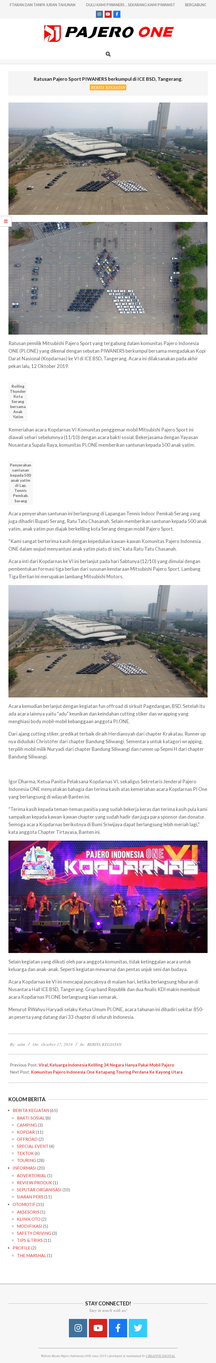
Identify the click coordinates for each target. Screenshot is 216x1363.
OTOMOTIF (24, 1204)
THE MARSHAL (31, 1255)
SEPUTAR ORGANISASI (39, 1189)
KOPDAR (26, 1132)
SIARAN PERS (30, 1196)
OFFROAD (27, 1139)
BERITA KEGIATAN (108, 87)
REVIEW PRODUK (34, 1182)
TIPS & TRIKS (30, 1240)
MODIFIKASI (29, 1226)
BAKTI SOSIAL (31, 1117)
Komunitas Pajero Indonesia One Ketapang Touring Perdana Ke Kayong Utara (107, 1071)
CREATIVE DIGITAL (160, 1355)
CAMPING (27, 1125)
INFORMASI (24, 1167)
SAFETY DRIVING (34, 1233)
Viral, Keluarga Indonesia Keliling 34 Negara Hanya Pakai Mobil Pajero (106, 1064)
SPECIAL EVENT (32, 1146)
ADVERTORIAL (31, 1175)
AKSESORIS (28, 1211)
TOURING (26, 1160)
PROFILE (21, 1247)
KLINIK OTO (28, 1219)
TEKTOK (25, 1153)
